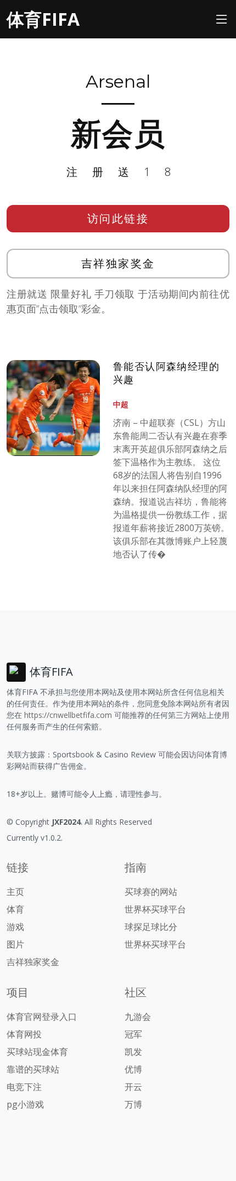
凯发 (133, 1052)
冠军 (133, 1034)
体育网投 (24, 1034)
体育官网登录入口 (42, 1017)
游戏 (15, 927)
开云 (133, 1087)
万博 (133, 1104)
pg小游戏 (25, 1104)
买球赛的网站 (151, 892)
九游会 (138, 1017)
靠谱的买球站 (33, 1069)
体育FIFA (43, 19)
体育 (15, 909)
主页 (15, 892)
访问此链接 (118, 218)
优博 (133, 1069)
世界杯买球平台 (155, 909)
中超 (120, 404)
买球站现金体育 (37, 1052)
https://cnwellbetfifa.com (68, 715)
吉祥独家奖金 (118, 263)
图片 (15, 944)
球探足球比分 (151, 927)
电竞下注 (24, 1087)
